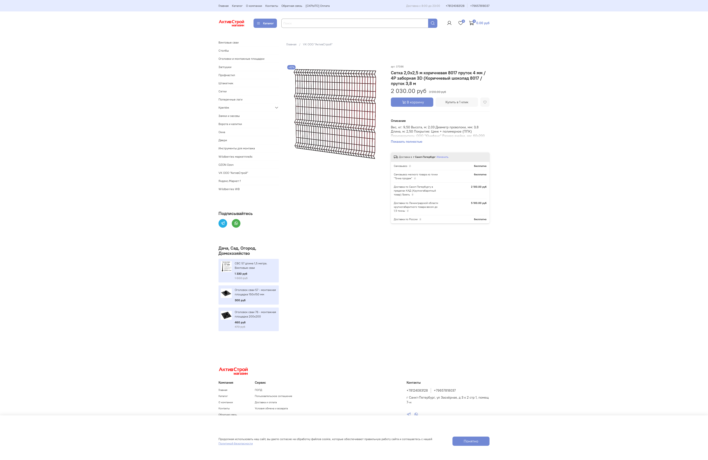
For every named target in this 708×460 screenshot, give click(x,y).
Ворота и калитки (230, 124)
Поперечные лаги (230, 99)
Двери (222, 140)
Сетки (222, 91)
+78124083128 (455, 6)
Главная (223, 6)
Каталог (237, 6)
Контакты (271, 6)
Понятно (471, 441)
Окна (221, 132)
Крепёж (223, 107)
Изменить (442, 157)
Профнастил (226, 75)
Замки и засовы (229, 116)
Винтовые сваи (228, 42)
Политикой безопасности (235, 443)
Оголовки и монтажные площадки (241, 58)
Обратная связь (291, 6)
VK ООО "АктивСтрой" (317, 44)
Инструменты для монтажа (236, 148)
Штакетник (225, 83)
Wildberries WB (229, 189)
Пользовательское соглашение (273, 396)
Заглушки (224, 67)
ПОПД (258, 390)
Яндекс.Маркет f (229, 181)
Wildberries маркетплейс (235, 156)
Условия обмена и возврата (271, 408)
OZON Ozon (226, 164)
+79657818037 (480, 6)
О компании (254, 6)
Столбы (223, 50)
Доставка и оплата (266, 402)
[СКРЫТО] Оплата (318, 6)
